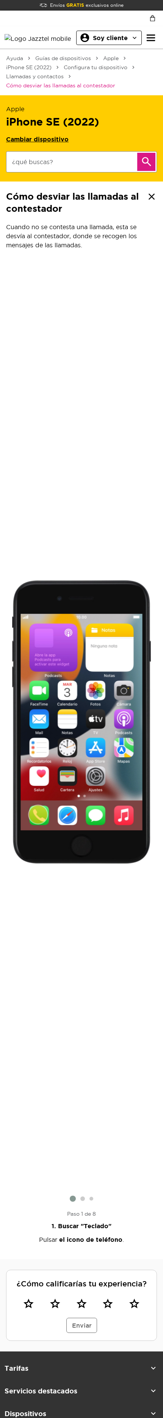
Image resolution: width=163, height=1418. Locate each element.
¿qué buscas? (32, 161)
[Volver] (151, 196)
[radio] (28, 1303)
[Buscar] (146, 162)
